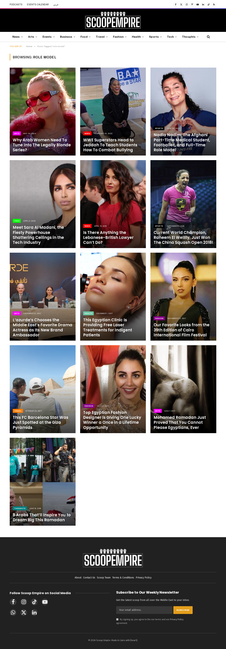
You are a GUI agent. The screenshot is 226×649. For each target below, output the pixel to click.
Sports (154, 36)
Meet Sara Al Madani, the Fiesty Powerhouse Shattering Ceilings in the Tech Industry (38, 235)
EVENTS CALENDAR (38, 4)
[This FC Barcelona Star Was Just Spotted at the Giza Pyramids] (43, 389)
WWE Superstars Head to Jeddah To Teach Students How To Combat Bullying (110, 145)
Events (47, 36)
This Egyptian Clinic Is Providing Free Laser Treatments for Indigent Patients (107, 328)
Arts (31, 36)
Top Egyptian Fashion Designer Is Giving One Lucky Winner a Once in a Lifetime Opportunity (112, 420)
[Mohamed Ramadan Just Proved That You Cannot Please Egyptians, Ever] (183, 389)
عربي (56, 4)
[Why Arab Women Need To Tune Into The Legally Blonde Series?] (43, 112)
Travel (100, 36)
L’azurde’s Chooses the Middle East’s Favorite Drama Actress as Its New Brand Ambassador (42, 328)
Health (136, 36)
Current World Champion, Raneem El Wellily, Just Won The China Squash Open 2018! (183, 237)
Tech (170, 36)
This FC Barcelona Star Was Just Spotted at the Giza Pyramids (40, 422)
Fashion (118, 36)
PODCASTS (16, 4)
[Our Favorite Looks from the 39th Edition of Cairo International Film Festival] (183, 297)
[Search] (208, 37)
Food (84, 36)
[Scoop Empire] (113, 20)
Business (66, 36)
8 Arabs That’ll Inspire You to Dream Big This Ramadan (42, 517)
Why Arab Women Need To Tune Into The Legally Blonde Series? (42, 145)
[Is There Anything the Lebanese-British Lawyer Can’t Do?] (113, 204)
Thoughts (188, 36)
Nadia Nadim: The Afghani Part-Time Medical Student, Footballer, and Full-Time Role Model (182, 143)
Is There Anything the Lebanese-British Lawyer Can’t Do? (108, 237)
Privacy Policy (176, 619)
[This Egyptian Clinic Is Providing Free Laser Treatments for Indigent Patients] (113, 297)
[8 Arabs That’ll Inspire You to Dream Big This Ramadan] (43, 482)
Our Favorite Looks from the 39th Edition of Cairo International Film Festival (181, 330)
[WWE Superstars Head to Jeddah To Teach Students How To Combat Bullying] (113, 112)
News (16, 36)
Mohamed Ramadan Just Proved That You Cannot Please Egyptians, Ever (180, 422)
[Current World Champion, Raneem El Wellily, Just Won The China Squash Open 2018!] (183, 204)
